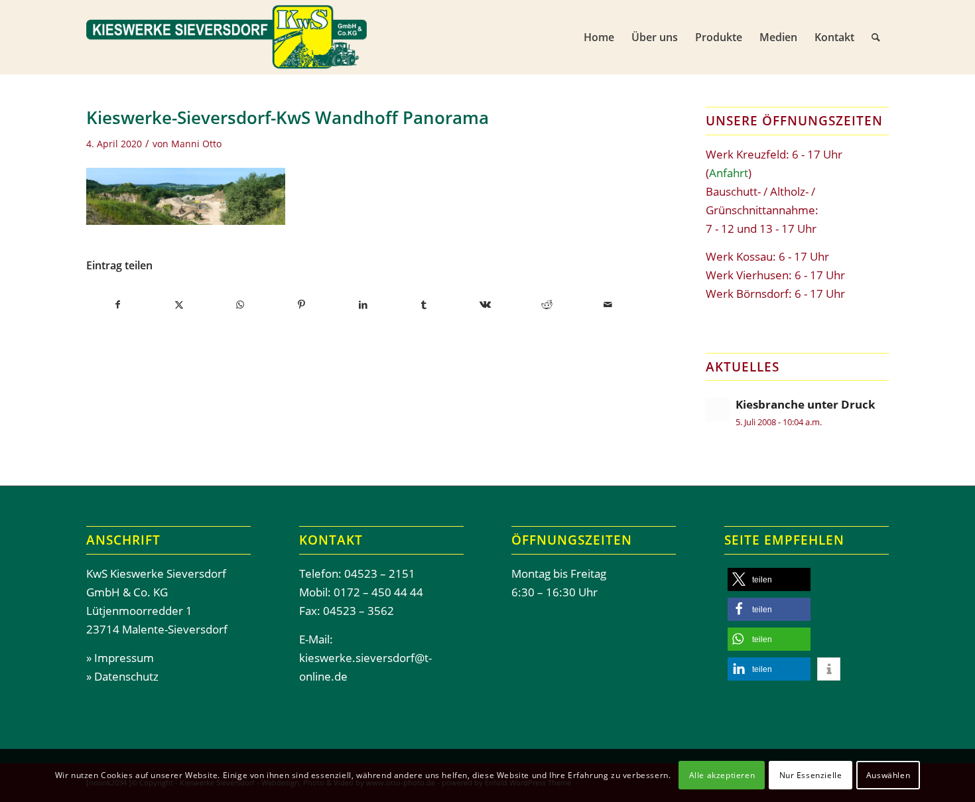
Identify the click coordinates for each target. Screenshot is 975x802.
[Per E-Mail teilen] (608, 304)
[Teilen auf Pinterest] (301, 304)
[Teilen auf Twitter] (179, 304)
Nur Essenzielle (810, 775)
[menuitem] (599, 37)
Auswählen (888, 775)
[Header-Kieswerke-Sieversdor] (226, 37)
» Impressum (120, 657)
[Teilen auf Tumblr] (424, 304)
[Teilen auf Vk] (485, 304)
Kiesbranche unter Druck (806, 404)
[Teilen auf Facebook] (117, 304)
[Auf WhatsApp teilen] (240, 304)
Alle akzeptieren (722, 775)
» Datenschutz (122, 676)
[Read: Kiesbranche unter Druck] (718, 410)
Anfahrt (728, 172)
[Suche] (876, 37)
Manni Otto (196, 143)
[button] (769, 579)
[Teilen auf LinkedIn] (362, 304)
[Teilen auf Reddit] (547, 304)
